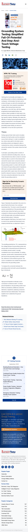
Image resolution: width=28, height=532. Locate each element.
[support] (12, 55)
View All (14, 400)
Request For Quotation (11, 429)
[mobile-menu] (26, 4)
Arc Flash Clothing (6, 493)
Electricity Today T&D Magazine (9, 486)
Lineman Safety (13, 10)
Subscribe (4, 474)
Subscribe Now (14, 198)
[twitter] (6, 55)
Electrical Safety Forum (7, 495)
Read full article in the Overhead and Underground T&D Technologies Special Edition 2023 (12, 309)
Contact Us (4, 481)
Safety (6, 10)
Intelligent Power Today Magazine (10, 489)
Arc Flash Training (6, 491)
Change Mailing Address (7, 478)
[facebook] (2, 55)
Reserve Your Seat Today (15, 92)
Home (2, 10)
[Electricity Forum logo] (8, 452)
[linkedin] (9, 55)
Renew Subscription (6, 476)
